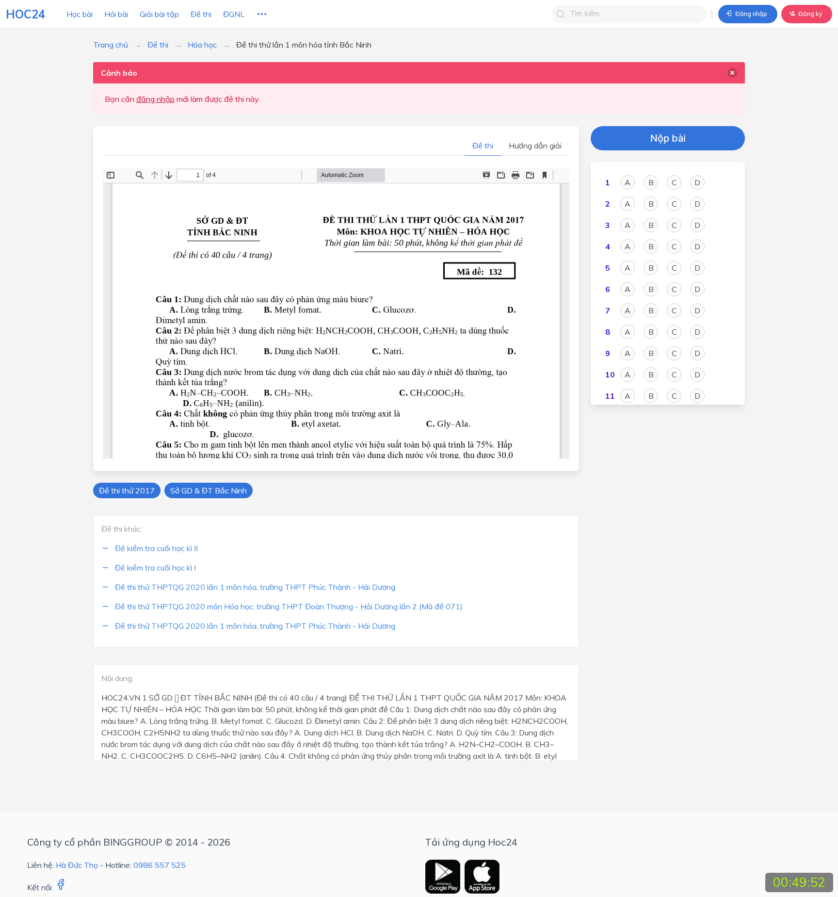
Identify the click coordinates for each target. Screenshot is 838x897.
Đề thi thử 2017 (127, 490)
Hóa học (202, 44)
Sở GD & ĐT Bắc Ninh (208, 490)
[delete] (732, 73)
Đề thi (201, 14)
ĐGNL (233, 14)
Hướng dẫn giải (535, 145)
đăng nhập (155, 99)
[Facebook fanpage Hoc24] (60, 887)
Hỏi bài (116, 14)
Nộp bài (668, 138)
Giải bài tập (159, 14)
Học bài (79, 14)
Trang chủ (110, 44)
